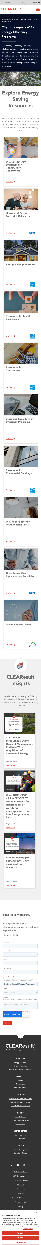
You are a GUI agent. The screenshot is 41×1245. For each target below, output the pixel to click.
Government (20, 1084)
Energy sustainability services (20, 1070)
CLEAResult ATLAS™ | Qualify (20, 1099)
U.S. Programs (20, 1135)
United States (20, 1131)
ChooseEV (20, 1194)
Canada (7, 2)
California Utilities (25, 19)
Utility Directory (12, 19)
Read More (10, 765)
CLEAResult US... (20, 1172)
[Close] (36, 1212)
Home (4, 19)
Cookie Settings (20, 1242)
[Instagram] (24, 1165)
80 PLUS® (20, 1185)
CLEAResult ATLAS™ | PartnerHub (20, 1102)
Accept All (20, 1233)
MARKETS (20, 1077)
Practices (20, 1059)
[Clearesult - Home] (20, 1047)
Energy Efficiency (20, 1063)
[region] (20, 1227)
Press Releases (20, 1117)
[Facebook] (29, 1165)
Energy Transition (20, 1066)
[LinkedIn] (11, 1165)
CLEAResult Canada (20, 1176)
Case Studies (20, 1124)
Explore (9, 182)
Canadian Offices (20, 1153)
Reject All (20, 1238)
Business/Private (20, 1088)
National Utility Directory (20, 1198)
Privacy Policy (28, 1229)
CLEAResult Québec (20, 1181)
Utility (20, 1081)
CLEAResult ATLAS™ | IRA (20, 1106)
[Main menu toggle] (38, 9)
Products (20, 1095)
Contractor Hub (20, 1202)
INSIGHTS (20, 1113)
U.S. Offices (20, 1138)
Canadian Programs (20, 1150)
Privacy (20, 1207)
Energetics (20, 1189)
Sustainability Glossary (20, 1120)
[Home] (11, 10)
